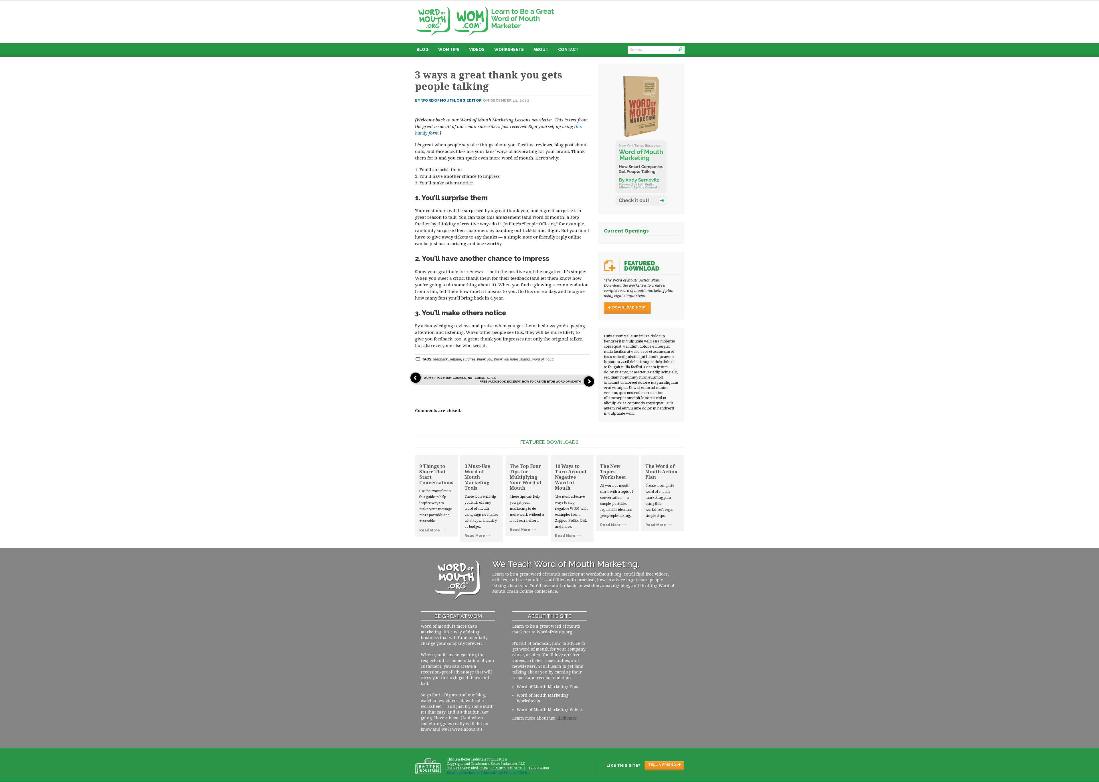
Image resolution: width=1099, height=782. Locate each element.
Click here (566, 718)
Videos (477, 49)
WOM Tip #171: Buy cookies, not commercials (460, 377)
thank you (484, 359)
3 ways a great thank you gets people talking (488, 80)
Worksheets (509, 49)
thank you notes (506, 359)
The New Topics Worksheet (613, 472)
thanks (525, 359)
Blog (422, 49)
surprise (469, 359)
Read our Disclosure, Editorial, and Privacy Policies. (488, 773)
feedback (440, 359)
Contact (568, 49)
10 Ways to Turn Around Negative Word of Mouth (570, 477)
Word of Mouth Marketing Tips (547, 686)
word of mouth (543, 359)
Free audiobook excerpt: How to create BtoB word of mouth (530, 381)
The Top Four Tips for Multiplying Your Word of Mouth (525, 477)
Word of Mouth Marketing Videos (550, 709)
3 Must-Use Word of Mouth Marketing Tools (477, 477)
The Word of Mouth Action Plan (661, 472)
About (540, 49)
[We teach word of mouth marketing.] (485, 4)
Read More (429, 530)
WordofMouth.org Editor (451, 100)
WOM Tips (448, 49)
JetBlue (455, 359)
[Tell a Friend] (640, 765)
